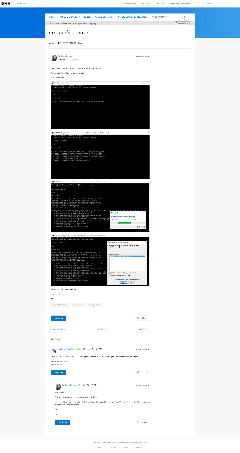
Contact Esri (139, 447)
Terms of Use (96, 442)
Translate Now (182, 23)
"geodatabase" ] (60, 305)
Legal (126, 447)
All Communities (128, 3)
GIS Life (160, 3)
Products (86, 16)
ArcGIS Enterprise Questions (132, 16)
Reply (57, 318)
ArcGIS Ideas (146, 3)
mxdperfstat (94, 305)
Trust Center (113, 447)
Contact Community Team (139, 442)
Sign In (209, 3)
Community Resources (179, 3)
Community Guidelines (109, 442)
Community (20, 3)
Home (52, 16)
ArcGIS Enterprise (104, 16)
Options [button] (184, 18)
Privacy (99, 447)
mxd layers (78, 305)
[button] (143, 56)
